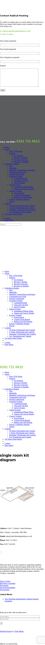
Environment (4, 590)
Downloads (4, 585)
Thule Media (19, 631)
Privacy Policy (5, 581)
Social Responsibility (7, 588)
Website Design (5, 631)
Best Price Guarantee (7, 583)
